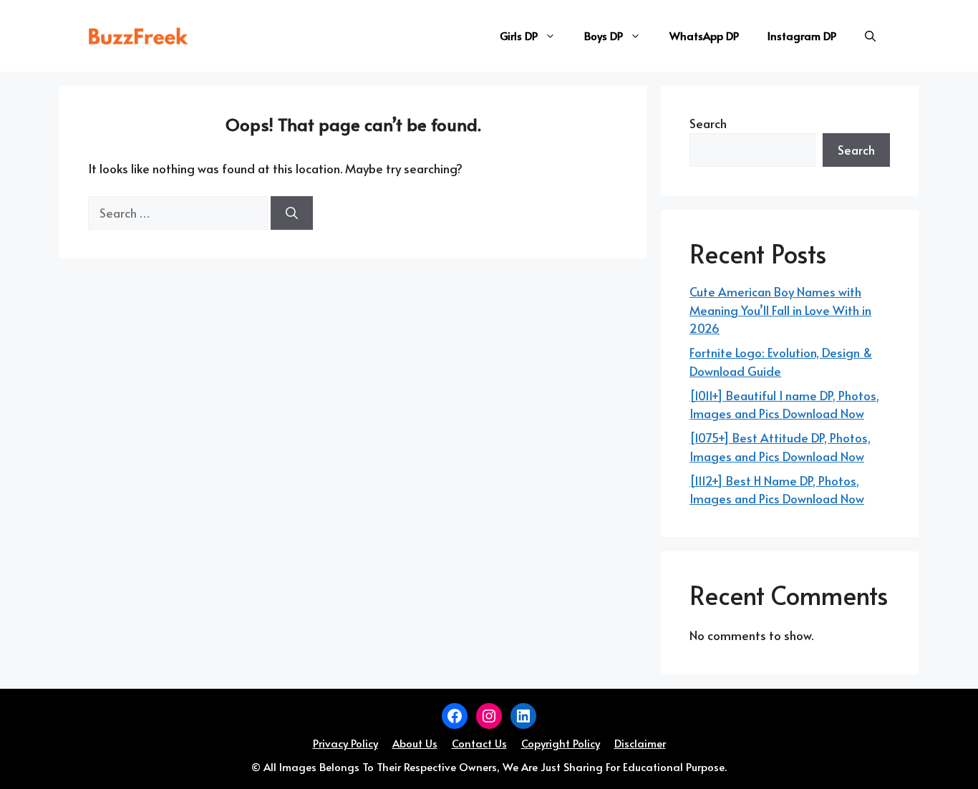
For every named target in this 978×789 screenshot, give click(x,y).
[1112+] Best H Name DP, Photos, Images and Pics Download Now (776, 490)
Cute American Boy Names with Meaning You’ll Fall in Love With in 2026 (780, 310)
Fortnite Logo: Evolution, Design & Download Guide (780, 361)
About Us (414, 742)
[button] (870, 35)
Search (708, 123)
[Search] (292, 213)
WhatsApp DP (704, 35)
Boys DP (603, 35)
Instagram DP (802, 35)
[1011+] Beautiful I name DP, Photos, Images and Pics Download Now (784, 404)
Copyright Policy (560, 742)
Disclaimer (640, 742)
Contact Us (479, 742)
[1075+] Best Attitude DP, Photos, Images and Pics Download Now (780, 447)
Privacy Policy (345, 742)
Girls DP (519, 35)
